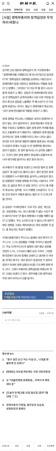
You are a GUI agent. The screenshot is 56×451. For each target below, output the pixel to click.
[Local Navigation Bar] (3, 3)
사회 (39, 446)
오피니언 (5, 446)
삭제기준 (50, 313)
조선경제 (50, 446)
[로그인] (53, 3)
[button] (3, 3)
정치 (17, 446)
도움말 (41, 313)
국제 (28, 446)
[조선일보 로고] (28, 3)
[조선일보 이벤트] (28, 295)
